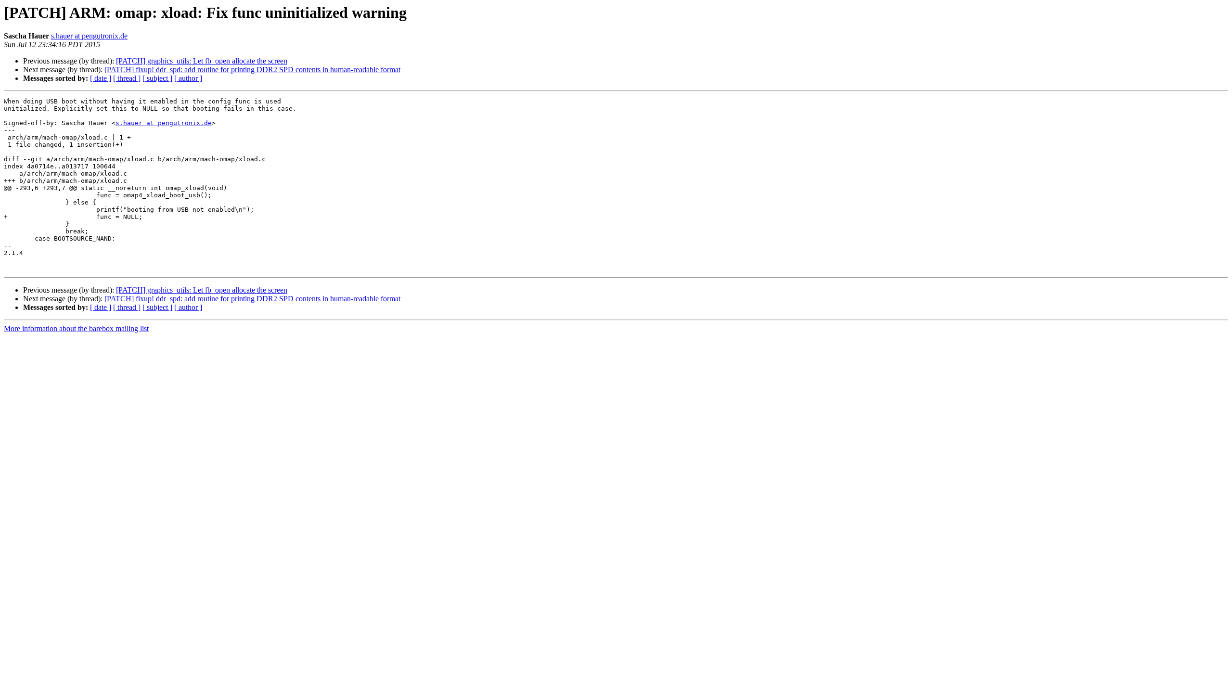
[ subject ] (157, 78)
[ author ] (188, 78)
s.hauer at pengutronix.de (89, 36)
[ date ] (100, 78)
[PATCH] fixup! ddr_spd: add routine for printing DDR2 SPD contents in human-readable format (252, 69)
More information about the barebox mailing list (76, 328)
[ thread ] (127, 78)
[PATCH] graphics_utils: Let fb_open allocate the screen (201, 61)
